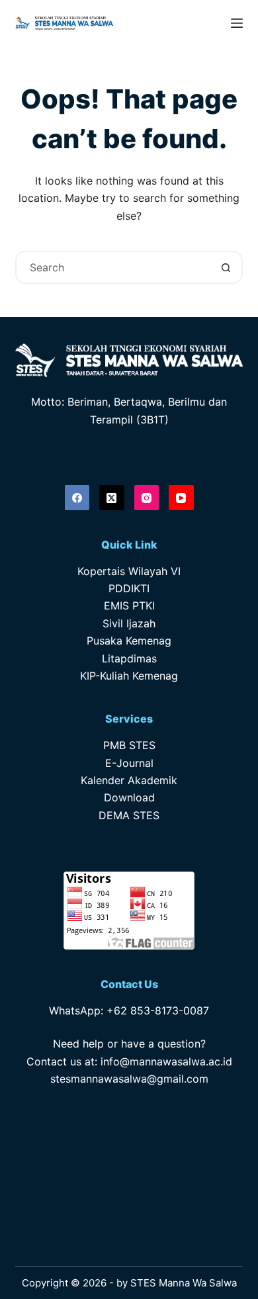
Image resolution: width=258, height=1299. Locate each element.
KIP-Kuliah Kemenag (129, 675)
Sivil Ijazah (129, 623)
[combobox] (113, 267)
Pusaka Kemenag (129, 640)
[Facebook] (77, 497)
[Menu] (237, 23)
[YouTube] (181, 497)
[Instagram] (146, 497)
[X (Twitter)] (111, 497)
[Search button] (226, 267)
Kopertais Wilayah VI (129, 571)
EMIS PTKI (129, 605)
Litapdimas (129, 658)
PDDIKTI (129, 588)
